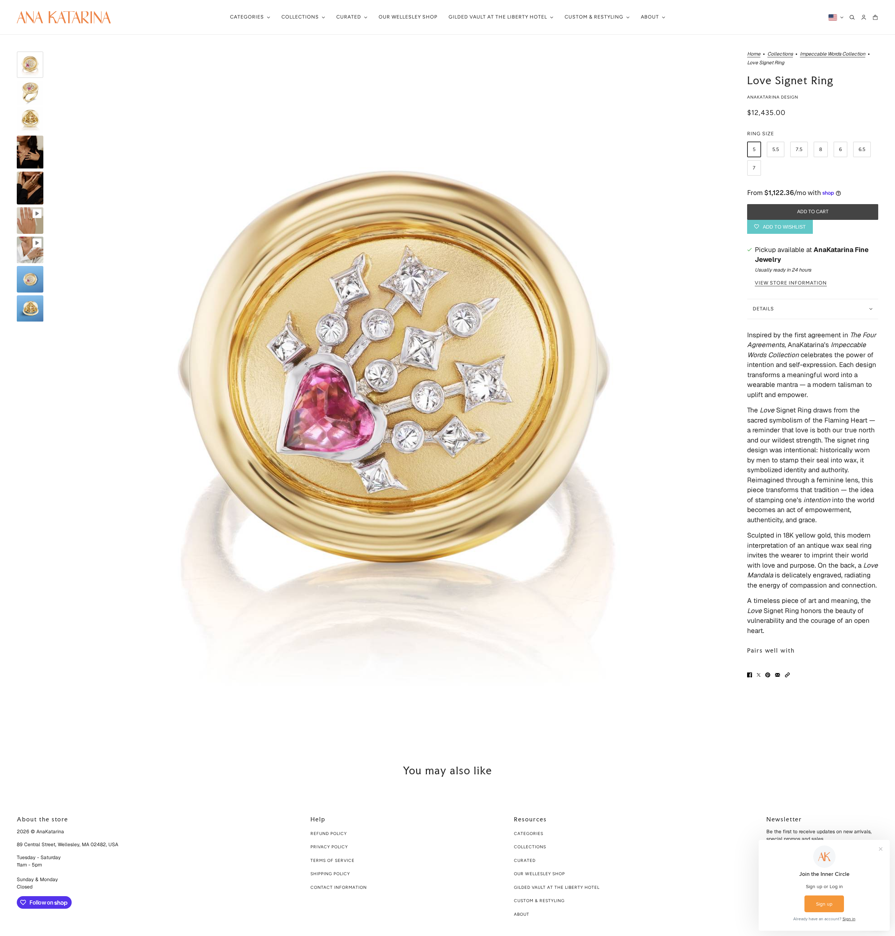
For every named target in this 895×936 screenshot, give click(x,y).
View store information (791, 283)
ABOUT (521, 914)
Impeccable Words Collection (832, 54)
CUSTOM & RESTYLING (539, 900)
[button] (787, 675)
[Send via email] (777, 675)
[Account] (864, 17)
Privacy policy (329, 846)
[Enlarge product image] (395, 391)
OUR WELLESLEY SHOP (539, 873)
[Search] (852, 17)
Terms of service (332, 860)
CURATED (525, 860)
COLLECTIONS (530, 846)
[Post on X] (759, 675)
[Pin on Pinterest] (768, 675)
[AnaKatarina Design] (64, 17)
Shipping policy (330, 873)
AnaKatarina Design (772, 97)
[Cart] (875, 17)
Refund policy (328, 833)
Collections (780, 54)
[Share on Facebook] (749, 675)
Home (753, 54)
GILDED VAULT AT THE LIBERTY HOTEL (557, 887)
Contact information (338, 887)
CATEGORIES (528, 833)
